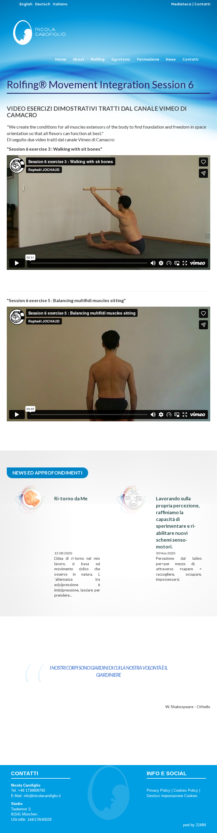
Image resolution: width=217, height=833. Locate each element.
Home (60, 59)
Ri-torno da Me (71, 498)
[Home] (41, 27)
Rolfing (98, 59)
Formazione (148, 59)
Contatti (202, 4)
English (25, 4)
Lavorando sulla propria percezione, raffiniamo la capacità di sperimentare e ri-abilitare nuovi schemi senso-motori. (178, 522)
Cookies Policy (185, 790)
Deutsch (42, 4)
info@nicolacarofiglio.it (42, 796)
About (78, 59)
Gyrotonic (120, 59)
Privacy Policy (158, 790)
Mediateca (181, 4)
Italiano (60, 4)
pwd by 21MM (194, 825)
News (171, 59)
